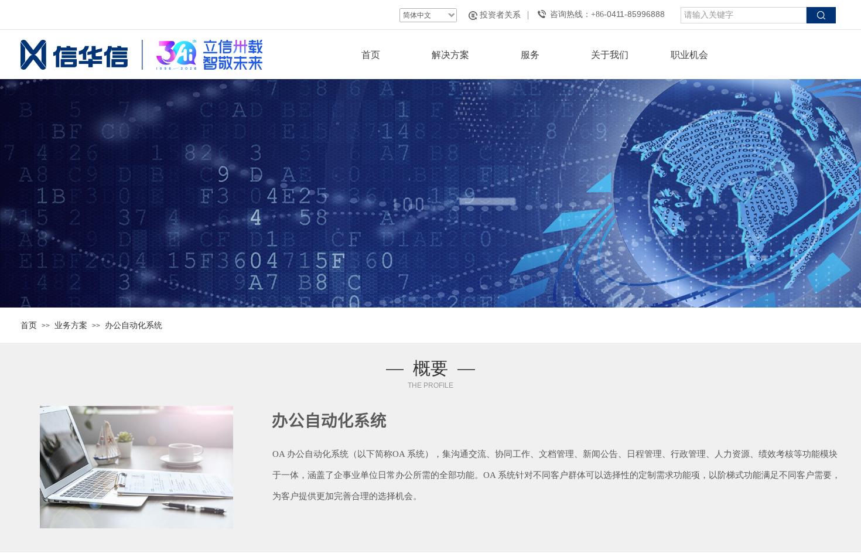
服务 (530, 55)
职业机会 (689, 55)
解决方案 (450, 55)
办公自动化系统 (133, 325)
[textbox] (744, 15)
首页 (370, 55)
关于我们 (609, 55)
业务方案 (70, 325)
